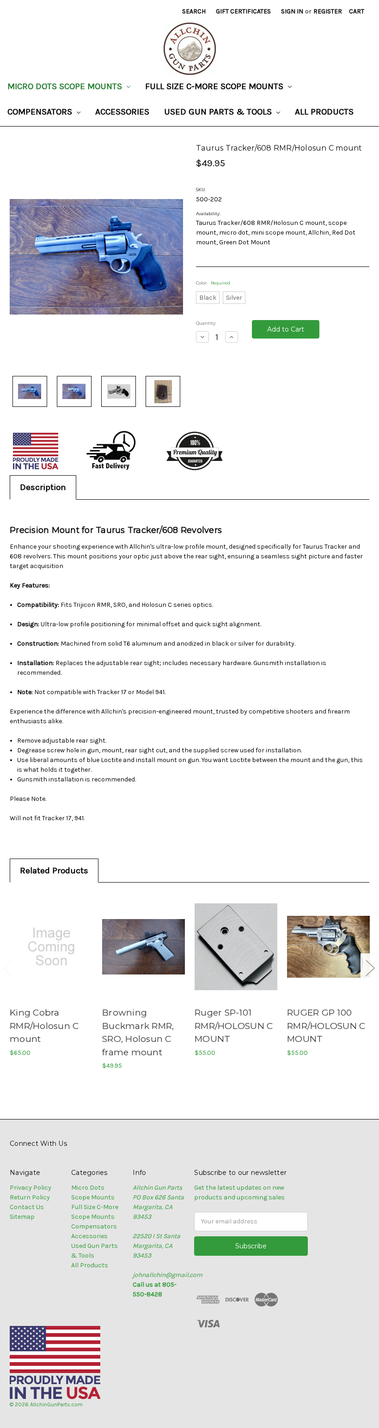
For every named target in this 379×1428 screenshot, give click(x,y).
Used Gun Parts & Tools (219, 112)
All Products (324, 112)
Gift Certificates (243, 11)
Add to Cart (51, 946)
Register (327, 11)
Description (43, 487)
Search (194, 11)
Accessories (122, 112)
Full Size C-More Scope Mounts (215, 86)
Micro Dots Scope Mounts (65, 86)
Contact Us (27, 1207)
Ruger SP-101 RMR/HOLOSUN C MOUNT (234, 1025)
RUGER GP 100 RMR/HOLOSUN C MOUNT (326, 1025)
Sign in (292, 11)
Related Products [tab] (54, 870)
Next (370, 968)
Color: (213, 282)
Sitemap (22, 1217)
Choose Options (144, 946)
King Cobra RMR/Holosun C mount (44, 1025)
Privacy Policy (30, 1188)
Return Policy (30, 1197)
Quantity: (206, 323)
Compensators (40, 112)
